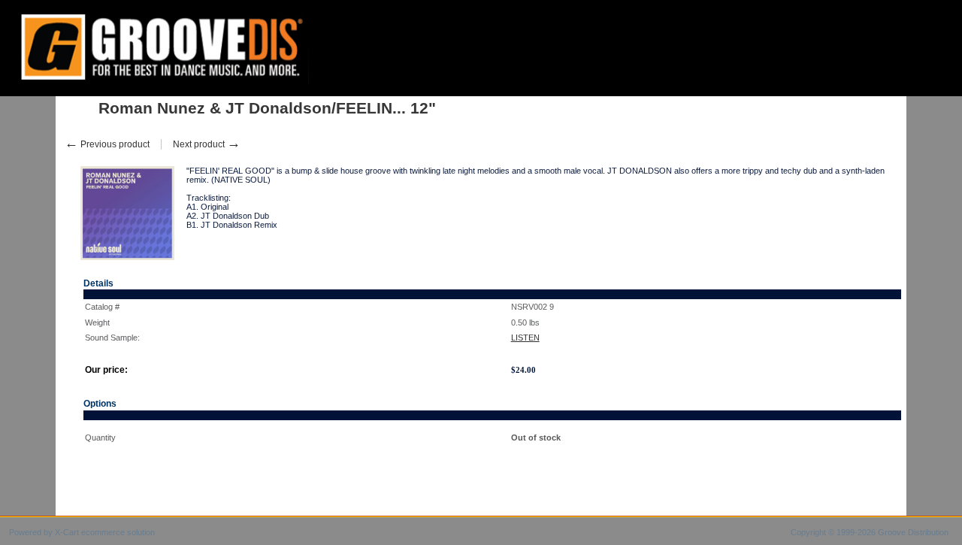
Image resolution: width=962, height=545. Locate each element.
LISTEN (525, 337)
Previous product (107, 144)
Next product (206, 144)
